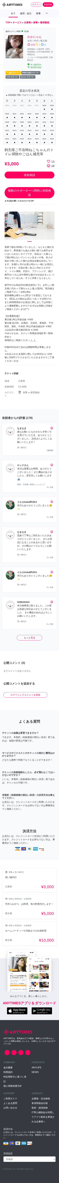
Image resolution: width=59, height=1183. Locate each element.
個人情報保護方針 (12, 1086)
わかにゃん (34, 36)
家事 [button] (38, 13)
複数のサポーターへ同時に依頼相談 (29, 192)
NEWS (35, 1072)
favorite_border (48, 161)
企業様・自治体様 (41, 1098)
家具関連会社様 (40, 1103)
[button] (8, 227)
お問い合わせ (10, 1108)
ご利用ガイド (10, 1098)
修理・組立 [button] (26, 13)
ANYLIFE (36, 1067)
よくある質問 (10, 1103)
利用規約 (8, 1072)
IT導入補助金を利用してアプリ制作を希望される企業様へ (43, 1117)
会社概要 (8, 1067)
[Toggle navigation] (55, 4)
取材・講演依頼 (40, 1108)
